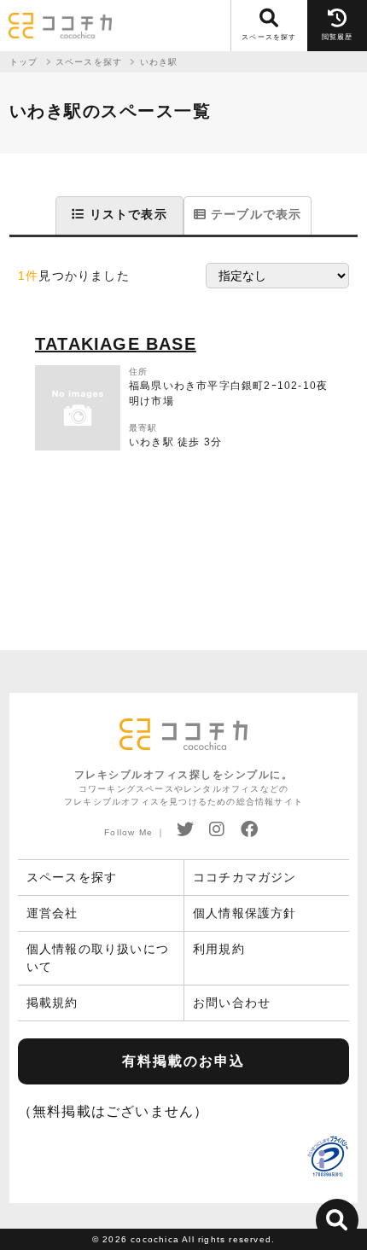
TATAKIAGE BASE (115, 343)
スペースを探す (71, 877)
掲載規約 (52, 1002)
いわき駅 (159, 62)
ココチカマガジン (245, 877)
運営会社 (52, 913)
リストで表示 (125, 214)
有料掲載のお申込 (183, 1061)
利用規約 (219, 949)
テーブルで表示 (254, 214)
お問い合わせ (232, 1002)
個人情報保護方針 (245, 913)
